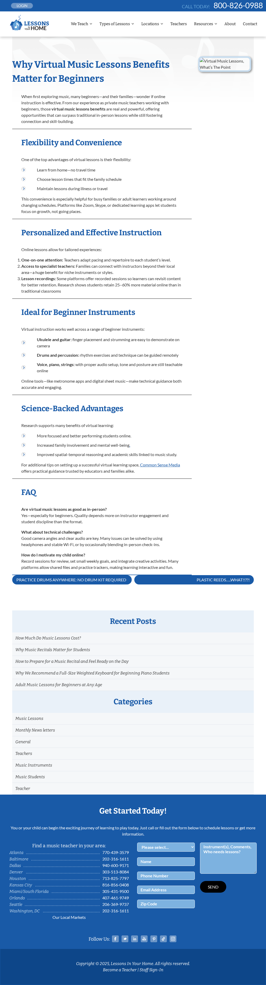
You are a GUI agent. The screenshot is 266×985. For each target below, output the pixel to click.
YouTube (144, 938)
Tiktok (163, 938)
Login (22, 5)
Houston (17, 878)
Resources (203, 24)
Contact (250, 24)
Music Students (30, 776)
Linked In (134, 938)
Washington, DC (24, 910)
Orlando (17, 898)
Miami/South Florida (29, 891)
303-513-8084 (115, 871)
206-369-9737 (115, 904)
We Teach (79, 24)
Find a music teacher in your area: (69, 846)
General (22, 741)
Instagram (173, 938)
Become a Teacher (120, 969)
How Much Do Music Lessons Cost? (48, 638)
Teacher (22, 788)
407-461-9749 (115, 897)
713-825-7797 (115, 878)
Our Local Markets (69, 917)
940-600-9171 (115, 865)
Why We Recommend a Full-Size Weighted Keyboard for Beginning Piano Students (92, 673)
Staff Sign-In (151, 969)
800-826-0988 (238, 5)
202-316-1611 (115, 858)
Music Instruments (33, 765)
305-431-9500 (115, 891)
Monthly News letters (35, 730)
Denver (16, 872)
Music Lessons (29, 718)
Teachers (178, 24)
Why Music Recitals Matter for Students (52, 649)
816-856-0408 (115, 884)
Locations (150, 24)
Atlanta (16, 852)
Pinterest (153, 938)
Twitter (125, 938)
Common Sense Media (160, 464)
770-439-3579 (115, 852)
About (230, 24)
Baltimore (18, 859)
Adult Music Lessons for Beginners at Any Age (58, 684)
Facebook (115, 938)
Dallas (15, 865)
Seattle (15, 904)
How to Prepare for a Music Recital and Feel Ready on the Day (72, 661)
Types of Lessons (114, 24)
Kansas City (20, 885)
